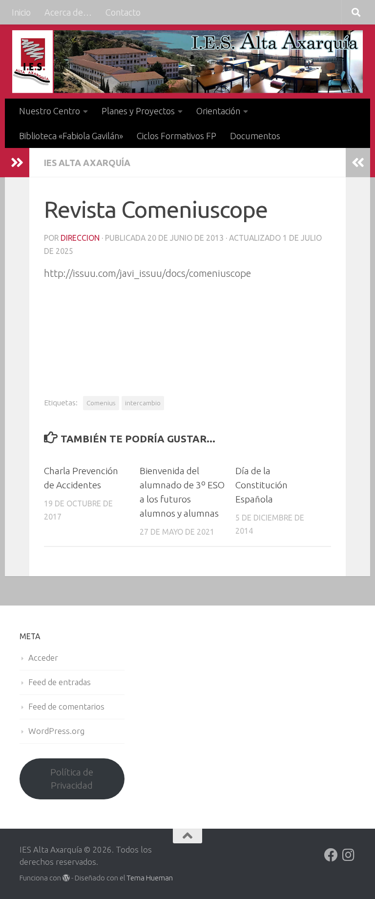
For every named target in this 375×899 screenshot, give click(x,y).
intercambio (143, 403)
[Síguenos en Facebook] (331, 855)
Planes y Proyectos (138, 111)
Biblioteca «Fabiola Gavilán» (71, 136)
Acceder (43, 657)
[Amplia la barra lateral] (17, 162)
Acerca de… (68, 12)
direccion (80, 237)
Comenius (101, 403)
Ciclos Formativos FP (176, 136)
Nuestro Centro (49, 111)
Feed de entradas (59, 682)
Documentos (255, 136)
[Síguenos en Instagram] (348, 855)
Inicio (21, 12)
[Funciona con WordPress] (66, 878)
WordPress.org (56, 730)
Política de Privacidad (71, 779)
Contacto (123, 12)
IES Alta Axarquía (87, 162)
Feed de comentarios (66, 706)
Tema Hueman (149, 878)
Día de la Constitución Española (261, 484)
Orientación (218, 111)
